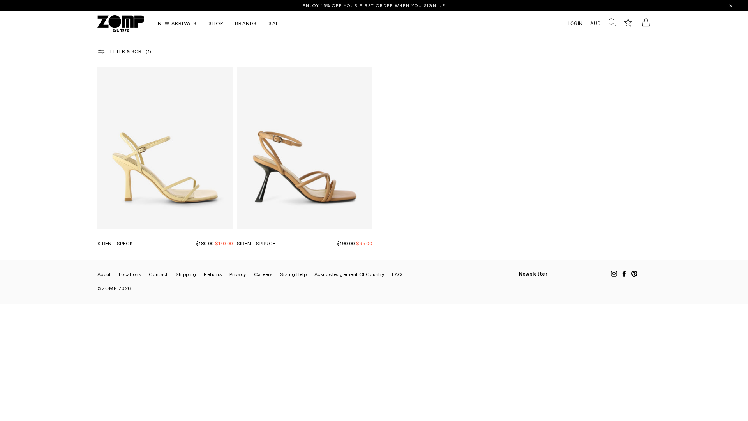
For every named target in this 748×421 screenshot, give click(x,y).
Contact (158, 274)
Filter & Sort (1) (130, 50)
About (104, 274)
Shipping (186, 274)
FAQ (397, 274)
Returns (213, 274)
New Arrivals (177, 23)
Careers (263, 274)
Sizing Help (293, 274)
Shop (215, 23)
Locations (130, 274)
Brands (246, 23)
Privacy (237, 274)
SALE (275, 23)
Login (577, 23)
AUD (595, 23)
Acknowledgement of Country (349, 274)
